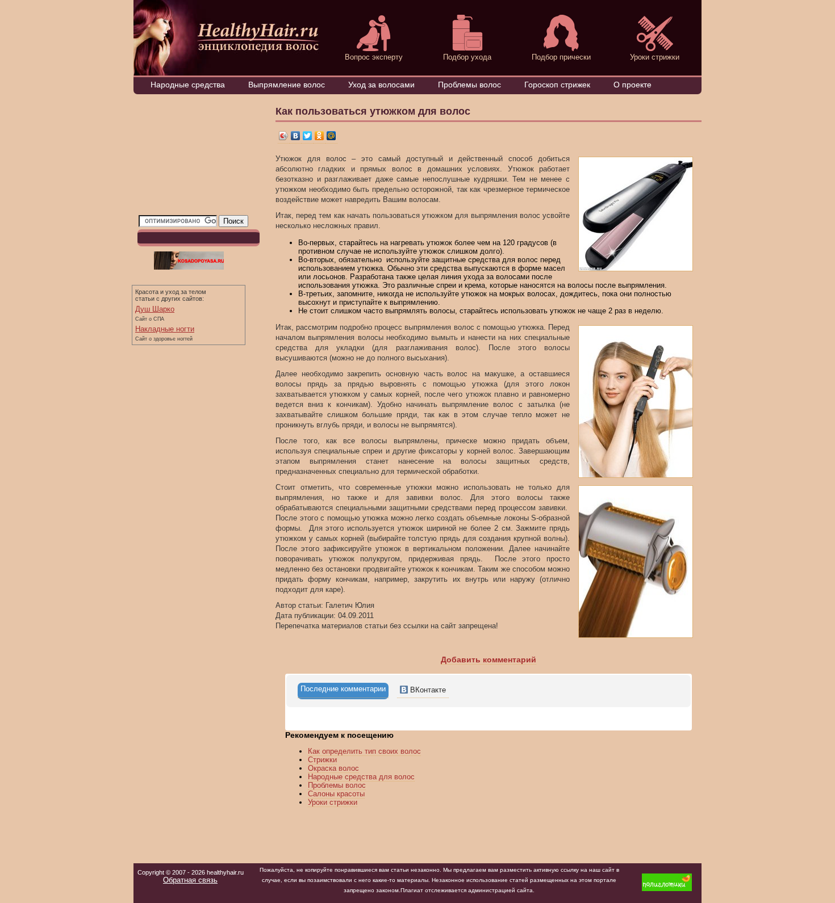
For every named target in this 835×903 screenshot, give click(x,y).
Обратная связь (190, 880)
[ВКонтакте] (296, 136)
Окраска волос (333, 768)
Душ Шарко (154, 309)
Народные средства (188, 84)
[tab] (343, 691)
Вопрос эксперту (374, 57)
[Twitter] (308, 136)
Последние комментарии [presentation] (343, 688)
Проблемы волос (469, 84)
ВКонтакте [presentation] (427, 690)
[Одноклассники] (319, 136)
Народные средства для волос (361, 776)
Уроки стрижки (654, 57)
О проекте (632, 84)
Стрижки (322, 759)
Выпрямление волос (286, 84)
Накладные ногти (164, 329)
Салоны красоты (336, 793)
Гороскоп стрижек (557, 84)
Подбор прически (561, 57)
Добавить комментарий (488, 659)
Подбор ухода (467, 57)
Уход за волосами (381, 84)
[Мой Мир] (331, 136)
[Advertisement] (195, 157)
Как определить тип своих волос (364, 751)
